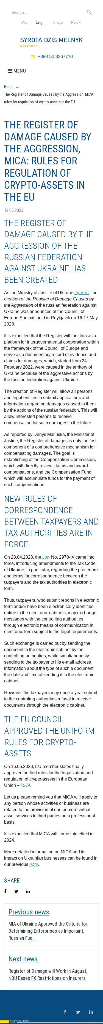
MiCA (25, 785)
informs (81, 293)
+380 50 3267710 (55, 56)
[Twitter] (78, 1012)
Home (8, 87)
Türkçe (57, 22)
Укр (24, 22)
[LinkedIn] (91, 1012)
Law (46, 557)
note (33, 864)
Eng (39, 22)
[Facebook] (64, 1012)
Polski (76, 22)
